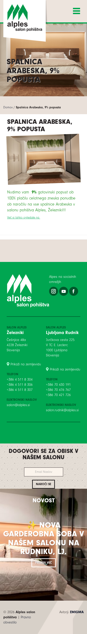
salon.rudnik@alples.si (62, 410)
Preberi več (43, 563)
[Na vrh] (43, 632)
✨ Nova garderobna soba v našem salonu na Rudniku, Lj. (43, 538)
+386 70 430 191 (58, 385)
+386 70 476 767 (58, 390)
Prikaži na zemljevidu (25, 364)
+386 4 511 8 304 (20, 379)
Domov (8, 107)
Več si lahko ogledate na (23, 217)
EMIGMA (77, 612)
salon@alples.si (18, 405)
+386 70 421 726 (58, 395)
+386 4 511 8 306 (20, 385)
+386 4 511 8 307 (20, 390)
